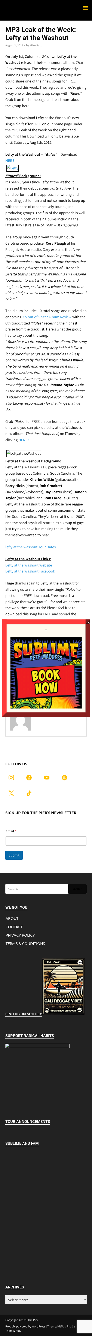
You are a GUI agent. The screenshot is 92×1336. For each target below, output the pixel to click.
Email (11, 831)
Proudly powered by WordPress (25, 1326)
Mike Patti (36, 45)
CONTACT (14, 926)
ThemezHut (12, 1331)
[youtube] (47, 777)
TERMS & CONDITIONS (25, 943)
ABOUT (12, 918)
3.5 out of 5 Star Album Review (46, 316)
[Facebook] (29, 777)
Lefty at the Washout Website (28, 565)
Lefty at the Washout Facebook (30, 571)
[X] (11, 793)
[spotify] (64, 777)
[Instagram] (11, 777)
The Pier (33, 1320)
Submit (14, 855)
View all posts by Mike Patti (58, 723)
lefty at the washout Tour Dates (30, 546)
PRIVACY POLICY (20, 935)
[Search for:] (46, 889)
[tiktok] (29, 793)
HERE (10, 160)
